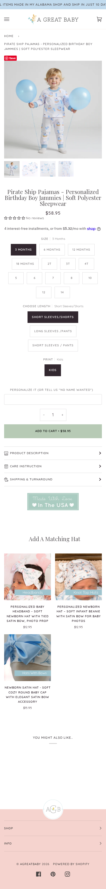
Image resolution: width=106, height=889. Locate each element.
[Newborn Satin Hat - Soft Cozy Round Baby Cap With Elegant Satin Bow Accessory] (27, 657)
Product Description (29, 453)
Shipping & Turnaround (31, 479)
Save (12, 58)
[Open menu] (12, 19)
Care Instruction (26, 466)
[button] (15, 218)
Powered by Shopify (71, 864)
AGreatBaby (30, 864)
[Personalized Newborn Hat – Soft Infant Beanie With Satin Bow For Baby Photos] (78, 576)
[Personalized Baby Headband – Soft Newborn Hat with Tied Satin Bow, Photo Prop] (27, 576)
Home (9, 36)
